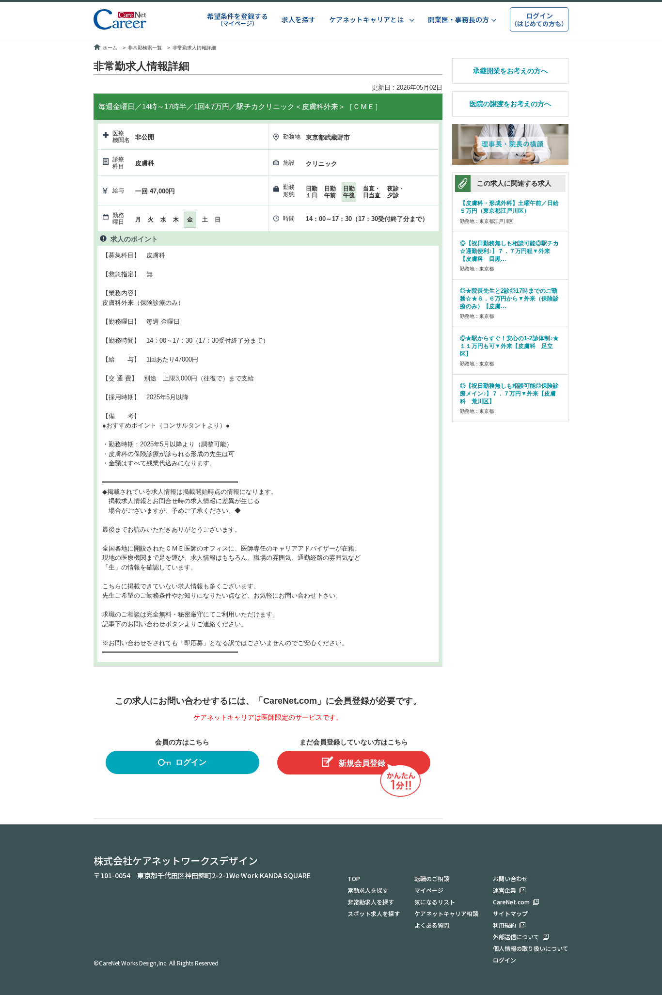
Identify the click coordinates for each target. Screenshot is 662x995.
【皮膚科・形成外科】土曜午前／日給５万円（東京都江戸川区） (509, 207)
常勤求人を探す (367, 890)
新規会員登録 (362, 763)
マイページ (428, 890)
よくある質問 (431, 925)
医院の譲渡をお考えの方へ (510, 104)
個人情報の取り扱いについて (530, 948)
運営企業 (504, 890)
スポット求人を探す (373, 913)
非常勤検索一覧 (145, 47)
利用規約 (504, 925)
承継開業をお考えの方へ (510, 71)
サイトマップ (510, 913)
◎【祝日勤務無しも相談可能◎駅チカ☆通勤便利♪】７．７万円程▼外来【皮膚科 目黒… (509, 251)
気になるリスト (434, 902)
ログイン (190, 762)
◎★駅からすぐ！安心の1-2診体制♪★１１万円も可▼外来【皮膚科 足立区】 (509, 346)
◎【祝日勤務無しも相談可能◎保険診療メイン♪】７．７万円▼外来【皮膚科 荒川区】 (509, 393)
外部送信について (516, 936)
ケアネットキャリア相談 (446, 913)
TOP (353, 878)
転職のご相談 (431, 878)
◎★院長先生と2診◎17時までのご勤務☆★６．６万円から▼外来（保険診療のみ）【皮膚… (509, 298)
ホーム (110, 47)
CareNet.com (511, 902)
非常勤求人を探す (370, 902)
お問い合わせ (510, 878)
